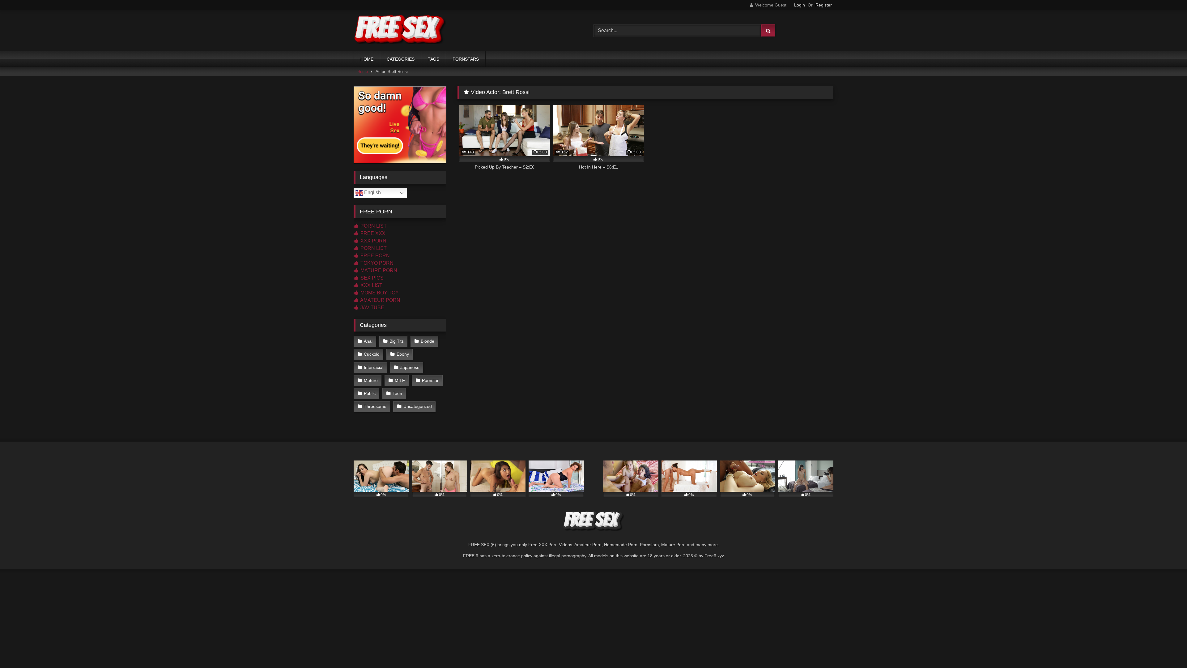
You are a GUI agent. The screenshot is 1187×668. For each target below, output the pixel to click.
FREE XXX (372, 233)
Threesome (375, 406)
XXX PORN (372, 240)
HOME (366, 59)
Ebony (403, 354)
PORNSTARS (466, 59)
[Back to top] (1168, 650)
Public (370, 393)
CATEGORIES (401, 59)
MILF (400, 380)
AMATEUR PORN (379, 300)
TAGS (433, 59)
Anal (368, 341)
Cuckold (372, 354)
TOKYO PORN (376, 263)
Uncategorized (417, 406)
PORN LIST (373, 226)
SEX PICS (371, 277)
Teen (397, 393)
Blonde (427, 341)
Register (823, 4)
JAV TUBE (371, 307)
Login (799, 4)
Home (362, 71)
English (372, 192)
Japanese (409, 367)
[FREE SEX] (400, 30)
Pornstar (430, 380)
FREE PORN (374, 255)
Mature (371, 380)
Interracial (373, 367)
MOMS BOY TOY (379, 292)
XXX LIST (370, 285)
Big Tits (396, 341)
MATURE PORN (378, 270)
